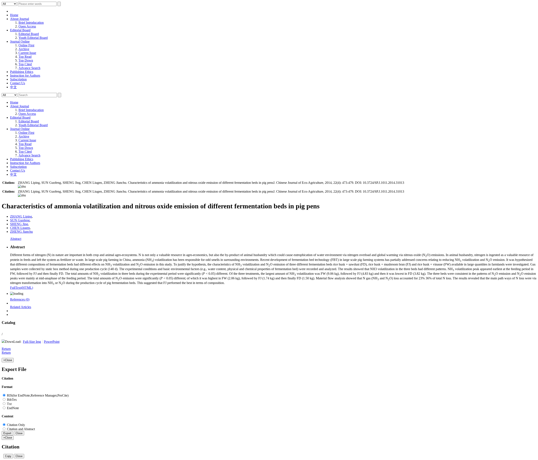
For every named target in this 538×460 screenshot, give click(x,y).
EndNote (12, 408)
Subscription (18, 79)
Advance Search (29, 68)
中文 (13, 87)
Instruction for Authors (25, 75)
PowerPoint (51, 341)
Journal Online (20, 41)
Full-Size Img (32, 341)
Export (7, 433)
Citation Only (15, 425)
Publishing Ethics (21, 72)
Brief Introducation (31, 22)
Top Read (25, 56)
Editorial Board (20, 30)
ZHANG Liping (21, 216)
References (19, 299)
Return (6, 349)
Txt (9, 404)
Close (19, 433)
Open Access (27, 26)
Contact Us (17, 83)
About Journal (19, 19)
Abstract (15, 239)
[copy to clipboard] (22, 186)
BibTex (11, 399)
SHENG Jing (19, 224)
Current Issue (27, 53)
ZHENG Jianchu (21, 231)
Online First (26, 45)
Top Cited (25, 64)
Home (14, 15)
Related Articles (20, 307)
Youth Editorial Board (33, 37)
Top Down (25, 60)
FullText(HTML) (21, 287)
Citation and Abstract (20, 429)
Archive (23, 49)
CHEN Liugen (20, 228)
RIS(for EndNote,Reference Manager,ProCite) (37, 395)
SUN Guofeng (20, 220)
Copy (8, 456)
